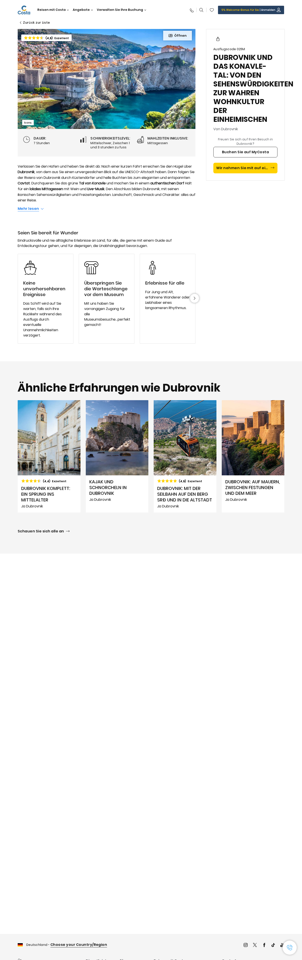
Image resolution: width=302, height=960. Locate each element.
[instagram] (246, 945)
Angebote (81, 10)
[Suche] (201, 10)
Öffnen (180, 35)
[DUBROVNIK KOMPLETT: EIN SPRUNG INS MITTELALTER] (49, 456)
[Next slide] (194, 298)
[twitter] (255, 945)
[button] (212, 10)
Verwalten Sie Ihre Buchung (120, 10)
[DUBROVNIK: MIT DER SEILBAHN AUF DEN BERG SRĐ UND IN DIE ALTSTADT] (185, 456)
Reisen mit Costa (51, 10)
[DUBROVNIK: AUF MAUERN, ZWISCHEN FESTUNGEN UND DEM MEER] (253, 456)
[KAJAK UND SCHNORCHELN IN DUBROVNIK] (117, 456)
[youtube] (282, 945)
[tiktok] (273, 945)
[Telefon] (191, 10)
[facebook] (264, 945)
